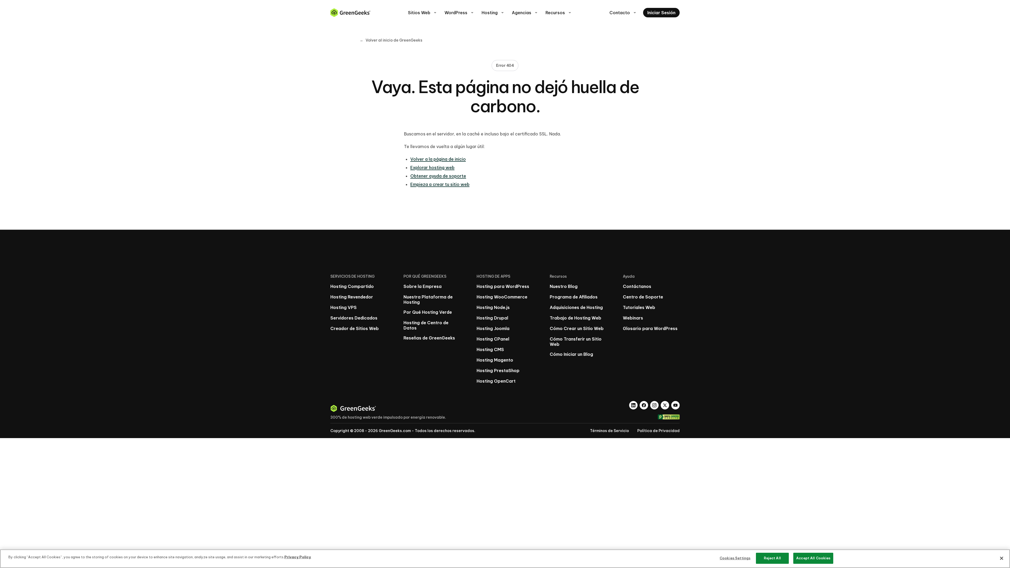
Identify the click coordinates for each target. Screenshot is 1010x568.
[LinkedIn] (633, 405)
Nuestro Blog (564, 286)
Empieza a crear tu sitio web (439, 184)
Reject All (772, 558)
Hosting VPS (343, 307)
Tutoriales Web (639, 307)
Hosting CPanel (493, 339)
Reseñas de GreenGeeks (429, 338)
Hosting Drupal (492, 318)
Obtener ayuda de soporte (438, 176)
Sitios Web (422, 12)
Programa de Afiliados (574, 297)
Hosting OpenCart (496, 381)
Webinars (633, 318)
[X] (665, 405)
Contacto (623, 12)
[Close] (1001, 558)
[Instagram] (654, 405)
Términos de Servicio (609, 430)
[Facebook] (644, 405)
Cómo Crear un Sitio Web (577, 328)
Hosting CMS (490, 349)
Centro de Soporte (643, 297)
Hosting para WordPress (503, 286)
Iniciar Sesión (661, 12)
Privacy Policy (297, 557)
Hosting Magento (495, 360)
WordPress (459, 12)
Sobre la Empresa (422, 286)
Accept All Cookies (813, 558)
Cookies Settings (735, 558)
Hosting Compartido (352, 286)
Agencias (525, 12)
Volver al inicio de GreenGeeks (391, 40)
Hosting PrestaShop (498, 370)
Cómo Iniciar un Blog (571, 354)
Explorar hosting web (432, 167)
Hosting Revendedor (351, 297)
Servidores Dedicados (353, 318)
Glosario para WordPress (650, 328)
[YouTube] (675, 405)
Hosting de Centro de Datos (425, 325)
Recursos (559, 12)
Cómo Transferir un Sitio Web (576, 341)
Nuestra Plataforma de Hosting (428, 299)
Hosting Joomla (493, 328)
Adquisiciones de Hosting (576, 307)
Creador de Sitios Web (354, 328)
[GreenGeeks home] (350, 12)
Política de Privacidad (658, 430)
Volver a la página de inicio (438, 159)
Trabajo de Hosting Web (575, 318)
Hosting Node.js (493, 307)
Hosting (493, 12)
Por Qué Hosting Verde (427, 312)
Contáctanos (637, 286)
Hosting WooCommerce (502, 297)
